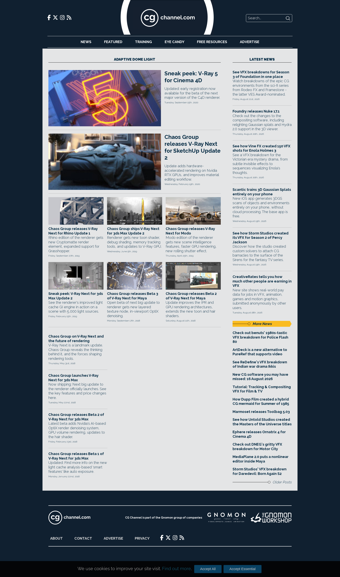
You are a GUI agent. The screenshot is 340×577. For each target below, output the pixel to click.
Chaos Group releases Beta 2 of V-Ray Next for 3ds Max (76, 417)
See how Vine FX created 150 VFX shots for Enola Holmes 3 (261, 148)
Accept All (208, 569)
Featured (113, 42)
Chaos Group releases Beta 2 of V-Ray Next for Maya (191, 296)
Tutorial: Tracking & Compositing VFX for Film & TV (262, 389)
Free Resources (212, 42)
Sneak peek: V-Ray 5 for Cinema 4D (191, 77)
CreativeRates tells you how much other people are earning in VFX (262, 281)
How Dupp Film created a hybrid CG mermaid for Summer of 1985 (261, 401)
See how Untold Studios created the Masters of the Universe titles (262, 421)
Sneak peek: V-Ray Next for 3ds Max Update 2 (75, 296)
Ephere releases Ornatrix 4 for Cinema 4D (259, 434)
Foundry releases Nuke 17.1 (256, 111)
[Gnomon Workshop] (271, 518)
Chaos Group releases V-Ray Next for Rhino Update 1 (73, 231)
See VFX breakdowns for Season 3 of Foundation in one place (261, 74)
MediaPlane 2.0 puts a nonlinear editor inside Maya (260, 459)
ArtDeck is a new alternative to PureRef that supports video (260, 352)
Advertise (249, 42)
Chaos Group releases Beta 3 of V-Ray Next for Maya (132, 296)
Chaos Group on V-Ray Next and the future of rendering (76, 338)
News (86, 42)
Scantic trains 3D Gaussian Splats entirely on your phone (262, 191)
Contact (83, 538)
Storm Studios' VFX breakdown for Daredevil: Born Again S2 (259, 471)
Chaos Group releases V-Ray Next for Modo (190, 231)
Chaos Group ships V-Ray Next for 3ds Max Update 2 (133, 231)
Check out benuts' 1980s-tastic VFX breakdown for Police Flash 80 (260, 337)
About (56, 538)
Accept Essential (242, 569)
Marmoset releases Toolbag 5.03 (261, 412)
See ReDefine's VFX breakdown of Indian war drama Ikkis (260, 364)
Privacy (142, 538)
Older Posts (282, 482)
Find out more (176, 568)
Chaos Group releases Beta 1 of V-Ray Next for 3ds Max (76, 456)
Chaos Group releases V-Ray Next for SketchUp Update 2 (192, 147)
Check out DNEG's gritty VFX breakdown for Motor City (257, 446)
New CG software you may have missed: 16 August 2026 (260, 376)
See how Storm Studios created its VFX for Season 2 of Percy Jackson (260, 237)
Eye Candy (174, 42)
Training (143, 42)
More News (262, 324)
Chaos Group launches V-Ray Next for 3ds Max (73, 377)
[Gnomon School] (226, 518)
